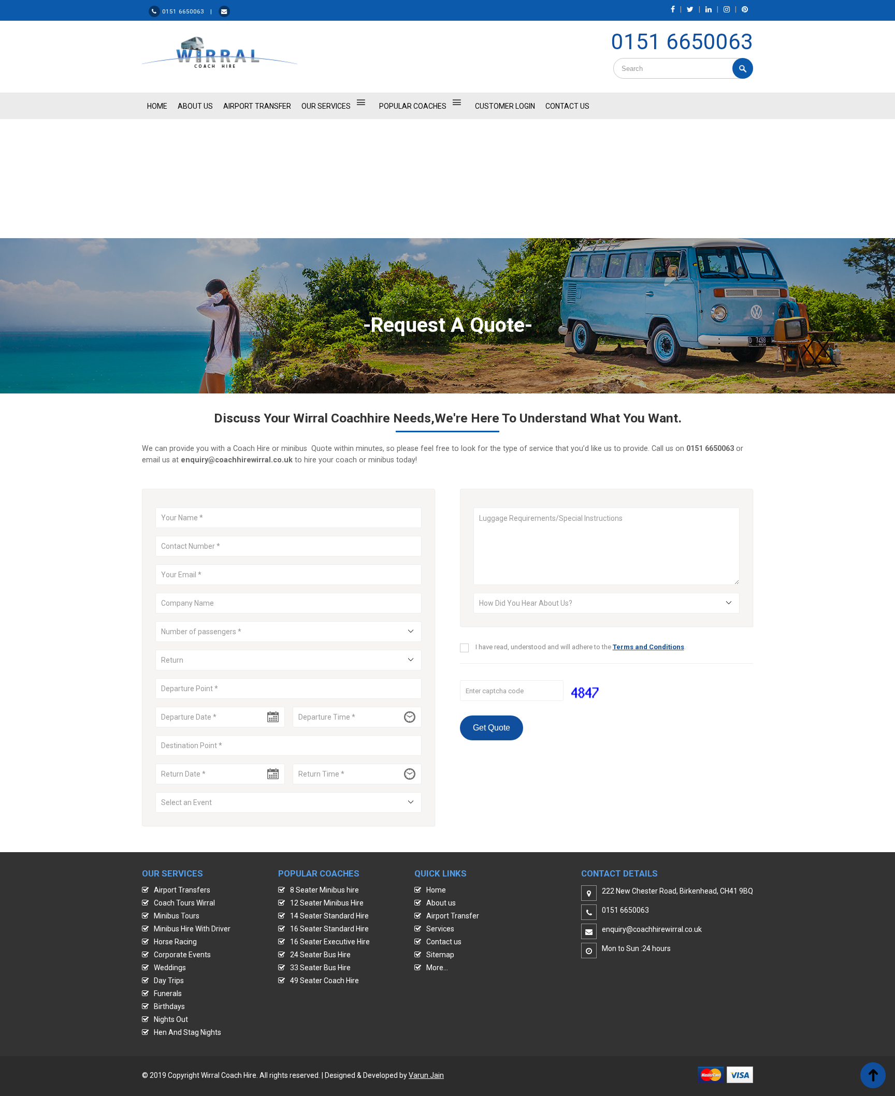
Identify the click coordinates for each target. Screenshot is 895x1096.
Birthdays (169, 1006)
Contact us (443, 942)
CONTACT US (567, 106)
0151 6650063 (682, 41)
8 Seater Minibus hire (324, 890)
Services (440, 929)
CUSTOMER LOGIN (505, 106)
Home (436, 890)
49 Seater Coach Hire (324, 980)
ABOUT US (195, 106)
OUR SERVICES (326, 106)
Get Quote (491, 727)
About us (441, 903)
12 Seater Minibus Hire (327, 903)
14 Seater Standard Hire (329, 916)
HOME (157, 106)
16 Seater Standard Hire (329, 929)
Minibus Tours (176, 916)
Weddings (170, 967)
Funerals (168, 993)
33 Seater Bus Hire (320, 967)
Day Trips (169, 980)
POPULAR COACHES (412, 106)
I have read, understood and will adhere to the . (580, 647)
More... (437, 967)
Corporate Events (182, 955)
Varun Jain (426, 1075)
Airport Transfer (257, 106)
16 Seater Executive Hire (330, 942)
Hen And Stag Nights (187, 1032)
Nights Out (171, 1019)
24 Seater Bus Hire (320, 955)
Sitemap (440, 955)
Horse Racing (175, 942)
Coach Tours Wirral (184, 903)
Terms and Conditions (648, 647)
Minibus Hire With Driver (192, 929)
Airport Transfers (182, 890)
